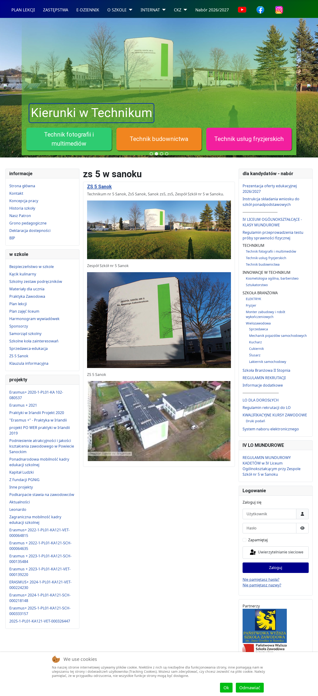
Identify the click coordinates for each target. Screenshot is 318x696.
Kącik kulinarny (22, 274)
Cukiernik (256, 348)
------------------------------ (260, 211)
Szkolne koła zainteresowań (33, 341)
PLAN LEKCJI (23, 10)
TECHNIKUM (253, 245)
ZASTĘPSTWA (55, 10)
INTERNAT (150, 10)
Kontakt (16, 193)
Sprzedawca (258, 329)
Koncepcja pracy (23, 200)
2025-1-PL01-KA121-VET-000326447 (39, 621)
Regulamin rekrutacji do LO (267, 407)
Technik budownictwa (159, 138)
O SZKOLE (117, 10)
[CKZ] (184, 10)
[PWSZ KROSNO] (265, 649)
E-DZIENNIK (87, 10)
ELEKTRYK (253, 299)
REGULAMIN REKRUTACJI (264, 377)
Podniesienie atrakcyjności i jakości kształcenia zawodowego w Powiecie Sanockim (41, 446)
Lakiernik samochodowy (267, 361)
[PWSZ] (265, 625)
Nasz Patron (20, 215)
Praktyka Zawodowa (27, 296)
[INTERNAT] (163, 10)
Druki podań (255, 421)
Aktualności (19, 502)
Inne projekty (21, 487)
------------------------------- (261, 392)
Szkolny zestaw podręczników (35, 281)
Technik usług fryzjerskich (249, 138)
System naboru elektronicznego (271, 429)
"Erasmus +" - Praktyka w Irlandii (38, 420)
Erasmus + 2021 (23, 405)
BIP (12, 238)
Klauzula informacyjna (28, 363)
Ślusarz (254, 355)
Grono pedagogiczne (28, 223)
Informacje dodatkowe (263, 385)
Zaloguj (275, 567)
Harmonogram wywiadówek (34, 318)
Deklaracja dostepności (30, 230)
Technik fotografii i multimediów (271, 251)
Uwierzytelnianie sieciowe (280, 552)
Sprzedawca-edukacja (28, 348)
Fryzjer (251, 305)
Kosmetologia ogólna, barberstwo (272, 278)
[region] (159, 87)
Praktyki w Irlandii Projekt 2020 (36, 412)
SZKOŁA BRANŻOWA (260, 292)
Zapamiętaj (258, 539)
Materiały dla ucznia (26, 288)
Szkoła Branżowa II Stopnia (266, 370)
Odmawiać (249, 687)
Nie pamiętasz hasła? (261, 579)
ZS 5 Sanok (18, 355)
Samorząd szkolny (25, 333)
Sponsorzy (18, 326)
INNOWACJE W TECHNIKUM (267, 272)
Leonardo (17, 509)
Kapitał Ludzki (21, 472)
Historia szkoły (22, 208)
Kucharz (255, 342)
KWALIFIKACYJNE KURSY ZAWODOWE (275, 415)
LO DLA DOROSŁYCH (261, 400)
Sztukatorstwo (257, 285)
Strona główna (22, 185)
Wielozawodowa (258, 323)
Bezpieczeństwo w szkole (31, 266)
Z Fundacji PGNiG (24, 479)
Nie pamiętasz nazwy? (262, 585)
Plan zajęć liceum (24, 311)
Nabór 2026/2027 (212, 10)
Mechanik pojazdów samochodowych (278, 335)
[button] (69, 139)
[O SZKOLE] (129, 10)
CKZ (177, 10)
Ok (226, 687)
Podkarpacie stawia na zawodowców (41, 494)
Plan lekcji (18, 303)
